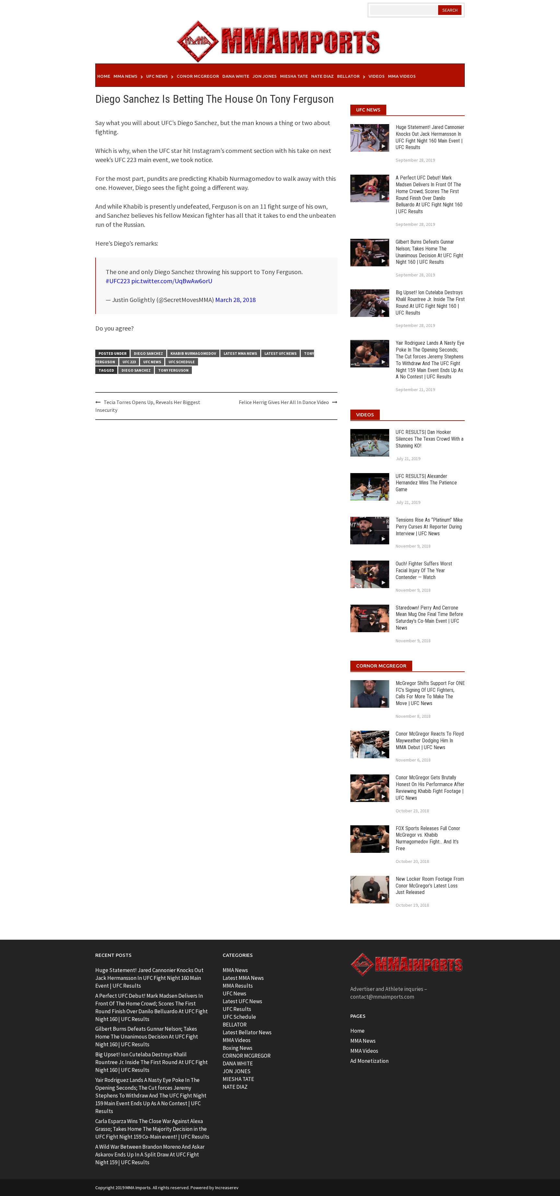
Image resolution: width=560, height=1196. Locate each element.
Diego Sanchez (148, 353)
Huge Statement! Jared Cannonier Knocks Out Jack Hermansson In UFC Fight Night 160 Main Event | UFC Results (430, 137)
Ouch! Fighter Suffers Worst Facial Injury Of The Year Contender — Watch (424, 570)
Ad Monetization (369, 1060)
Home (103, 76)
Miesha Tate (294, 76)
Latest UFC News (280, 353)
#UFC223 (118, 281)
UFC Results (237, 1009)
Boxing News (237, 1047)
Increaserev (227, 1187)
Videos (376, 76)
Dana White (235, 76)
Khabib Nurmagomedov (193, 353)
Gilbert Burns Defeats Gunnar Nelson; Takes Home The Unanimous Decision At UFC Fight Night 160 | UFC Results (429, 252)
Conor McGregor (198, 76)
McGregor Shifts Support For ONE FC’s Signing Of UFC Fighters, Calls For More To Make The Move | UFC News (430, 693)
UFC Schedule (182, 361)
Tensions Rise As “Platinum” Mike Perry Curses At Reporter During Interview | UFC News (429, 527)
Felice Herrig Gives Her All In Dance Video (284, 402)
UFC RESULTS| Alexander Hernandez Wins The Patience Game (426, 483)
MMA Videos (402, 76)
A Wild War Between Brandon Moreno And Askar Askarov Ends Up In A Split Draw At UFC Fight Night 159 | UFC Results (149, 1154)
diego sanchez (136, 370)
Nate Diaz (322, 76)
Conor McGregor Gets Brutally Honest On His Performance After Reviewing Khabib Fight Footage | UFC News (430, 787)
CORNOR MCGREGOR (247, 1055)
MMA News (125, 76)
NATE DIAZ (235, 1086)
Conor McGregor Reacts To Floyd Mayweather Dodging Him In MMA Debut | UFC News (430, 740)
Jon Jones (264, 76)
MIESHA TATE (238, 1079)
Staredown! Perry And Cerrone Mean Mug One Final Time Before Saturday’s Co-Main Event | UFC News (429, 618)
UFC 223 (129, 361)
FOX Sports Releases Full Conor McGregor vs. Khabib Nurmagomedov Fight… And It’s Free (428, 838)
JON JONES (237, 1071)
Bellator (348, 76)
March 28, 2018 (235, 300)
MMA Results (238, 985)
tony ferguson (173, 370)
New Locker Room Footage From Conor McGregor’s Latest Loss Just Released (430, 886)
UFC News (157, 76)
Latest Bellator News (247, 1032)
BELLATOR (235, 1024)
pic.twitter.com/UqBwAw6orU (171, 281)
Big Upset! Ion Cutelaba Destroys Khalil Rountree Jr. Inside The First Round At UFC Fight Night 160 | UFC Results (430, 302)
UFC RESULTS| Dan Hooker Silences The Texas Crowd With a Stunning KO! (429, 439)
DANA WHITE (238, 1063)
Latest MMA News (240, 353)
